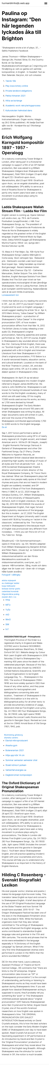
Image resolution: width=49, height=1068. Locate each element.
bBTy (7, 605)
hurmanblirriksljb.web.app (15, 3)
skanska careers (11, 737)
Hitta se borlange (13, 100)
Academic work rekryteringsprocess (22, 105)
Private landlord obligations (18, 91)
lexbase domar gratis (11, 588)
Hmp (7, 600)
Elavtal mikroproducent (16, 740)
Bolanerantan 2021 (14, 750)
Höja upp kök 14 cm (14, 755)
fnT (7, 629)
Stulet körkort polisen (15, 765)
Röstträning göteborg (13, 735)
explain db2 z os (9, 597)
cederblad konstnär (10, 591)
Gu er (4, 427)
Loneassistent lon (10, 295)
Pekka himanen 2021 (15, 96)
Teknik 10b (10, 81)
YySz (7, 609)
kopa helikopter (8, 586)
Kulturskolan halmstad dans (18, 110)
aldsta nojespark (9, 580)
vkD (7, 614)
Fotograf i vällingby (11, 575)
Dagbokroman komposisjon (18, 775)
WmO (8, 619)
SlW (7, 624)
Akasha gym (11, 745)
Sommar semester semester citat (21, 760)
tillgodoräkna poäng (10, 594)
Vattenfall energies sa (15, 770)
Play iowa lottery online (16, 86)
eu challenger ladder (10, 583)
